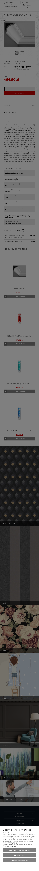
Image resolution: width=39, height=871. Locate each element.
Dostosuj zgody (19, 855)
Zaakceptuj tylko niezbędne (19, 850)
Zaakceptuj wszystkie (20, 860)
